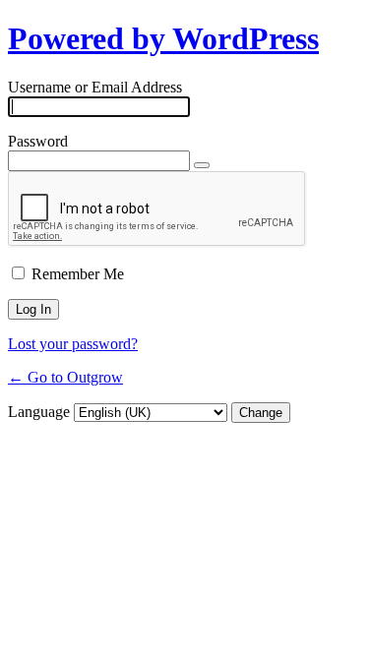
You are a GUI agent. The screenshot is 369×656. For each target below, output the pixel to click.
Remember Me (77, 274)
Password (38, 141)
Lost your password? (73, 343)
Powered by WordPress (163, 38)
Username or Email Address (95, 87)
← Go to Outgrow (65, 377)
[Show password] (202, 165)
